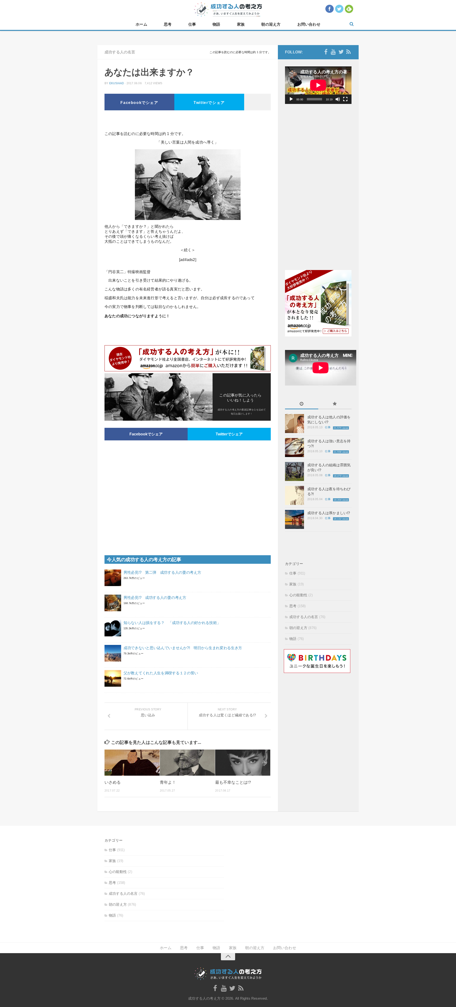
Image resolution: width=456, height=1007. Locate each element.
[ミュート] (337, 99)
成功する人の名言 (119, 52)
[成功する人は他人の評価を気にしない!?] (294, 423)
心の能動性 (298, 595)
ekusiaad (116, 83)
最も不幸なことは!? (233, 782)
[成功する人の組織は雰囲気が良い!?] (294, 471)
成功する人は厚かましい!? (328, 513)
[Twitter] (341, 52)
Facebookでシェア (139, 103)
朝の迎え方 (270, 24)
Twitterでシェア (209, 103)
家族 (241, 24)
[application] (318, 85)
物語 (216, 24)
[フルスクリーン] (345, 99)
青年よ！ (168, 782)
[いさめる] (132, 762)
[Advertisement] (187, 122)
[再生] (291, 99)
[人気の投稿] (335, 404)
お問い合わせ (308, 24)
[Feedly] (349, 52)
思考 (167, 24)
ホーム (141, 24)
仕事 (192, 24)
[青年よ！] (187, 762)
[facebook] (326, 52)
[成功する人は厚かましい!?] (294, 519)
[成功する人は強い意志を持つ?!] (294, 447)
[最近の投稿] (301, 404)
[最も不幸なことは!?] (242, 762)
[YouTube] (333, 52)
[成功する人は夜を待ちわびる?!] (294, 495)
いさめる (112, 782)
